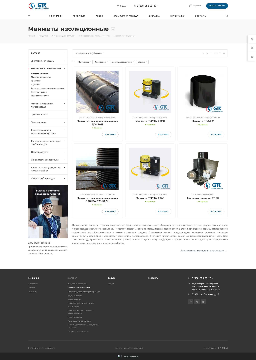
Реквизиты (32, 291)
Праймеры (36, 80)
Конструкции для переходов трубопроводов (46, 143)
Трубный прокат (39, 114)
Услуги (111, 278)
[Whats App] (203, 301)
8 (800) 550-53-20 (146, 6)
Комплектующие (39, 92)
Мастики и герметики (41, 77)
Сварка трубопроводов (43, 178)
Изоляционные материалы (46, 68)
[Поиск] (226, 16)
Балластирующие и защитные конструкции (43, 132)
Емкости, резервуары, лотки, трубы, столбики (46, 169)
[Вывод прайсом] (224, 53)
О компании (33, 283)
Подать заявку (217, 6)
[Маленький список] (203, 53)
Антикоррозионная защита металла (47, 88)
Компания (33, 278)
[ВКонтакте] (190, 301)
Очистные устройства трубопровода (42, 105)
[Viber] (197, 301)
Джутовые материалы (42, 61)
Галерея (31, 287)
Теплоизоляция (38, 122)
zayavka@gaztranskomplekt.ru (205, 283)
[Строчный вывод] (220, 53)
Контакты (153, 278)
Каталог (72, 278)
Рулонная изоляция (40, 95)
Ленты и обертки (39, 73)
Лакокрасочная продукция (45, 159)
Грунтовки (36, 84)
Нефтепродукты (39, 152)
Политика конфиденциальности (129, 348)
